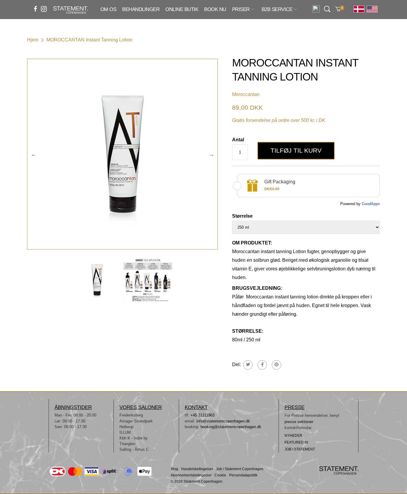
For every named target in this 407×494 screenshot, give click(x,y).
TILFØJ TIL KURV (296, 150)
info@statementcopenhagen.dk (223, 421)
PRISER (241, 9)
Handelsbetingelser (197, 469)
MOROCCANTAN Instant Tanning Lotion (89, 39)
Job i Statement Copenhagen (239, 469)
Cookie (220, 475)
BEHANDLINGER (140, 9)
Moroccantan (246, 94)
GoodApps (371, 204)
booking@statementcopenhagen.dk (231, 427)
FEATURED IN (296, 442)
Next (211, 154)
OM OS (108, 9)
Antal (238, 139)
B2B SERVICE (277, 9)
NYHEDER (293, 435)
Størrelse (242, 216)
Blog (174, 469)
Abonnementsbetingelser (191, 475)
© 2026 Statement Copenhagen (196, 482)
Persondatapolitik (243, 475)
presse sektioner (299, 421)
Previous (33, 154)
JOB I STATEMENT (300, 449)
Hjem (32, 39)
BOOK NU (215, 9)
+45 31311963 (202, 415)
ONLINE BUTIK (181, 9)
